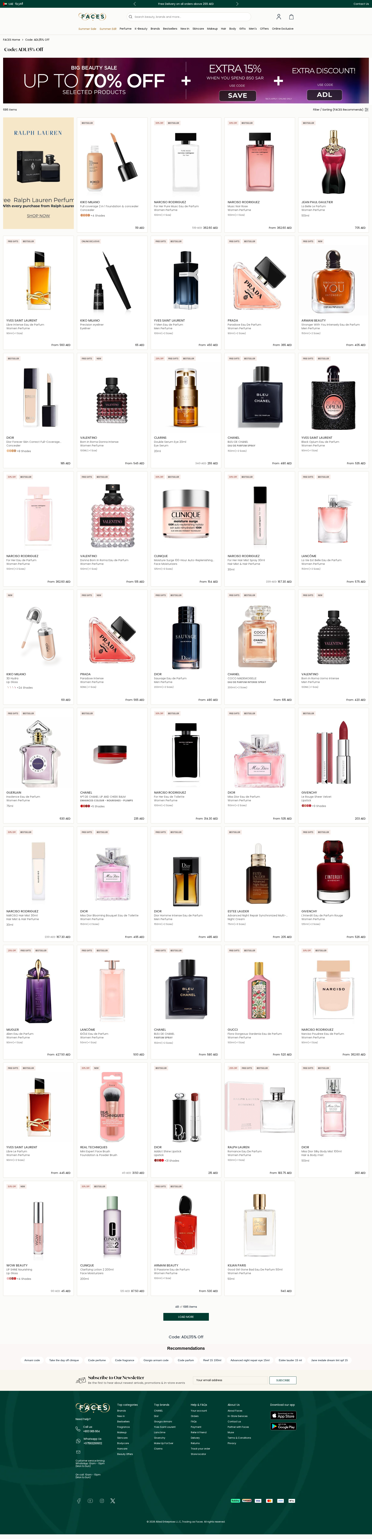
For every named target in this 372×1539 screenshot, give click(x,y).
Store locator (198, 1454)
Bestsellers (123, 1421)
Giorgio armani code (156, 1360)
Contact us (234, 1421)
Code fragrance (124, 1360)
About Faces (235, 1410)
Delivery (195, 1437)
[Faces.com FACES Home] (92, 16)
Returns (195, 1443)
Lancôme (159, 1432)
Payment (196, 1427)
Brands (121, 1410)
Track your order (200, 1448)
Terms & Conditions (239, 1437)
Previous (135, 4)
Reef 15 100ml (212, 1360)
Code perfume (97, 1360)
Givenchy (159, 1437)
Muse (231, 1432)
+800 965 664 (91, 1431)
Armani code (32, 1360)
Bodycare (123, 1443)
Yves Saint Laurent (165, 1427)
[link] (155, 28)
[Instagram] (102, 1500)
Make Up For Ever (163, 1443)
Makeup (122, 1432)
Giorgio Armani (163, 1421)
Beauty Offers (125, 1454)
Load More (186, 1317)
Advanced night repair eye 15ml (250, 1360)
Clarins (158, 1448)
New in (121, 1416)
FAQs (194, 1421)
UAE (11, 4)
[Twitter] (112, 1500)
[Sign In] (279, 17)
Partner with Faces (238, 1427)
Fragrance (123, 1427)
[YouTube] (90, 1500)
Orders (195, 1416)
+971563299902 (93, 1443)
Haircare (122, 1448)
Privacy (232, 1443)
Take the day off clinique (64, 1360)
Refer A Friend (199, 1432)
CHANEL (158, 1410)
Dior (156, 1416)
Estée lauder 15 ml (290, 1360)
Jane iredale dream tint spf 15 (329, 1360)
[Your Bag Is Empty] (291, 16)
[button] (8, 4)
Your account (199, 1410)
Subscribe (283, 1380)
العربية (19, 3)
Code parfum (186, 1360)
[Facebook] (79, 1500)
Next (237, 4)
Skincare (122, 1437)
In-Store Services (238, 1416)
